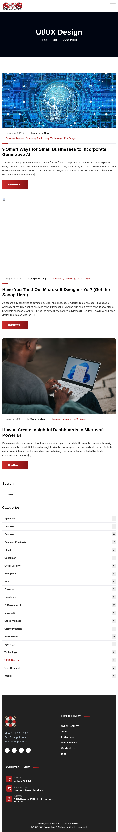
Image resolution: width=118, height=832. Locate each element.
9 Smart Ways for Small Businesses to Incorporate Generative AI (54, 152)
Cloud (59, 550)
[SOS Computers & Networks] (12, 6)
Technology (56, 138)
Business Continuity (26, 138)
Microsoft (58, 278)
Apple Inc (59, 518)
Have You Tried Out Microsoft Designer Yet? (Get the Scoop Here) (56, 292)
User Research (59, 668)
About (64, 731)
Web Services (69, 742)
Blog (55, 39)
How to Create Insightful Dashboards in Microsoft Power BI (53, 432)
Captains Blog (41, 133)
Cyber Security (59, 565)
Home (44, 39)
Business (10, 138)
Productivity (43, 138)
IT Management (59, 605)
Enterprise (59, 573)
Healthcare (59, 597)
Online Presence (59, 628)
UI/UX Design (69, 138)
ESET (59, 581)
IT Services (67, 737)
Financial (59, 589)
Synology (59, 644)
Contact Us (68, 748)
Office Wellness (59, 620)
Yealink (59, 676)
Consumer (59, 558)
